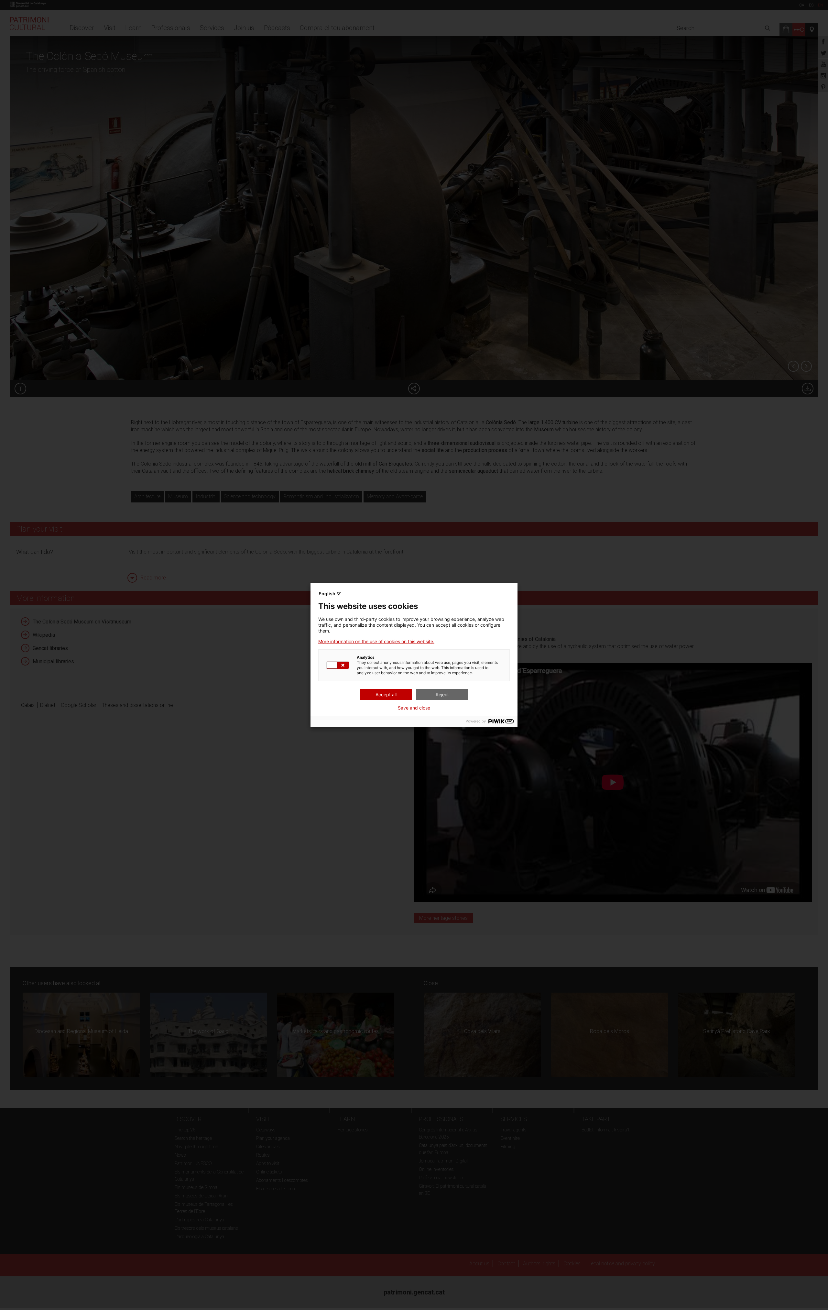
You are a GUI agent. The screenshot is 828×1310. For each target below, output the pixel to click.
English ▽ (330, 593)
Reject (442, 694)
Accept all (386, 694)
